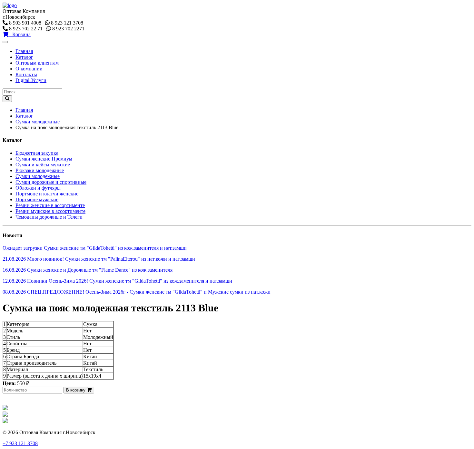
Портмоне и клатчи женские (46, 193)
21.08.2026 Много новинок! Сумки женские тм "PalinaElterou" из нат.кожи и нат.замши (99, 259)
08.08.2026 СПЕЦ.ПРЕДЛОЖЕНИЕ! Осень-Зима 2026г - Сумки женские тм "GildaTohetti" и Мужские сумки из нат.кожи (137, 292)
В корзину (76, 390)
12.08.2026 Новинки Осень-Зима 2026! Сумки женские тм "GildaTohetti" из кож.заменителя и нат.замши (117, 281)
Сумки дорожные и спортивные (50, 182)
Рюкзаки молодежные (39, 170)
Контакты (26, 74)
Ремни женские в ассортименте (50, 205)
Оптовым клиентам (37, 63)
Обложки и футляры (38, 188)
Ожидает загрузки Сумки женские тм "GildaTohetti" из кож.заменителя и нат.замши (95, 248)
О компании (29, 68)
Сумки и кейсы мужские (42, 164)
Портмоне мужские (36, 199)
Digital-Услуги (30, 80)
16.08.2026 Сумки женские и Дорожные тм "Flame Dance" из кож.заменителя (88, 270)
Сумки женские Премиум (43, 159)
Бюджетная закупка (36, 153)
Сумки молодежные (37, 121)
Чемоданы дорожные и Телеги (49, 217)
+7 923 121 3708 (20, 443)
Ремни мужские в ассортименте (50, 211)
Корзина (19, 34)
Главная (24, 51)
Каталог (24, 57)
